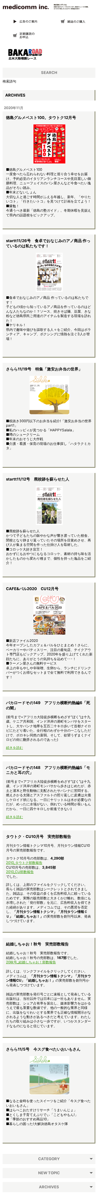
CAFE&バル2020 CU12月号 (32, 588)
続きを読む (14, 748)
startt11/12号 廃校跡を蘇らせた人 (37, 479)
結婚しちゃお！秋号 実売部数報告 (37, 944)
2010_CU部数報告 (20, 872)
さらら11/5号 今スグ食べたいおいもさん (43, 1049)
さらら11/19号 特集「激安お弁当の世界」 (44, 369)
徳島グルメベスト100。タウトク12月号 (41, 117)
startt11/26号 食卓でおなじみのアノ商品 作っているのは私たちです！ (48, 243)
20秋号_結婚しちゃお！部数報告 (31, 962)
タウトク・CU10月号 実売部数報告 (38, 836)
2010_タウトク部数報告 (24, 863)
